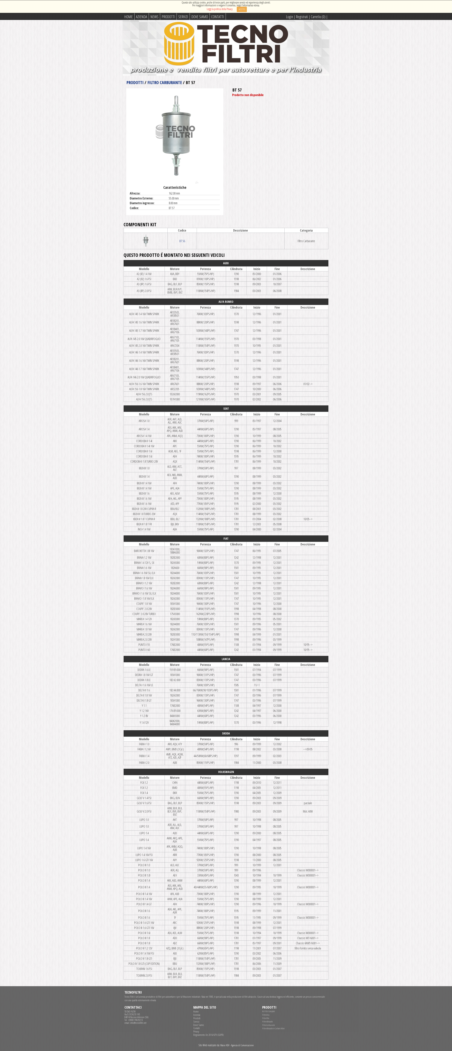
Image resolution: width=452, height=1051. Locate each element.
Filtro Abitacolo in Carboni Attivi (273, 1028)
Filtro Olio (265, 1018)
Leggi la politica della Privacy (220, 9)
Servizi (183, 16)
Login (289, 16)
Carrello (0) (318, 16)
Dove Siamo (199, 16)
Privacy (196, 1031)
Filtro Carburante (164, 82)
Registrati (302, 16)
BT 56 (182, 241)
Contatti (217, 16)
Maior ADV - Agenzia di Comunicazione (237, 1045)
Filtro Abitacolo (267, 1021)
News (154, 16)
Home (128, 16)
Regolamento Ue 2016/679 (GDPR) (208, 1035)
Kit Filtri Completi (268, 1011)
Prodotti (168, 16)
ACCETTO (242, 9)
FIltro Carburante (268, 1025)
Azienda (141, 16)
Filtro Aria (265, 1014)
